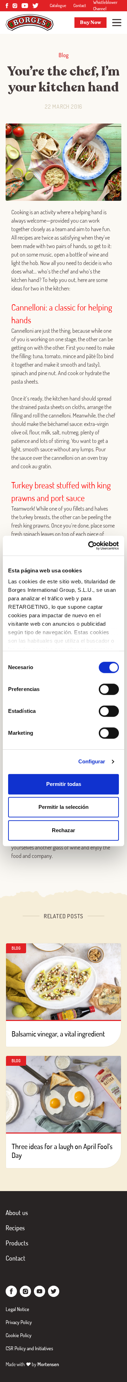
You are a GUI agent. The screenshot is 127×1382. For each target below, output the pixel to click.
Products (17, 1243)
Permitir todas (63, 784)
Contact (79, 5)
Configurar (91, 761)
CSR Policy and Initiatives (29, 1348)
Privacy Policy (19, 1322)
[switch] (109, 689)
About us (17, 1212)
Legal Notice (17, 1309)
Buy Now (90, 22)
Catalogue (58, 5)
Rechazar (63, 830)
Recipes (15, 1228)
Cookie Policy (18, 1335)
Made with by (32, 1364)
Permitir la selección (63, 807)
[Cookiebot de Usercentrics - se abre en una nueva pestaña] (89, 545)
